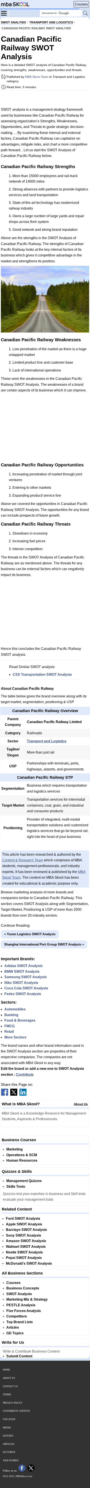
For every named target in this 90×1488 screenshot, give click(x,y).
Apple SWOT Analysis (24, 1224)
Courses (81, 4)
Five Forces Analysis (23, 1311)
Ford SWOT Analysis (23, 1218)
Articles (12, 1327)
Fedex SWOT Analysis (22, 994)
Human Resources (21, 1160)
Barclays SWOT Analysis (26, 1230)
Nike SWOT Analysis (21, 983)
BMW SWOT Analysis (22, 971)
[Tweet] (13, 1094)
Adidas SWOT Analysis (23, 966)
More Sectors (15, 1037)
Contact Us (10, 1386)
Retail (9, 1031)
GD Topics (15, 1333)
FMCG (9, 1026)
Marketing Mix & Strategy (27, 1299)
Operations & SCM (21, 1155)
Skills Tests (15, 1186)
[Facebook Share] (4, 1094)
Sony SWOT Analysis (23, 1235)
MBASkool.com (24, 1476)
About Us (81, 1104)
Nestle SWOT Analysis (24, 1252)
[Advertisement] (45, 98)
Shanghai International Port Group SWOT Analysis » (44, 944)
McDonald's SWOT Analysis (29, 1263)
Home (6, 1369)
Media (7, 1427)
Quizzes (8, 1435)
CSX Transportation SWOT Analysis (42, 674)
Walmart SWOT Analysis (26, 1246)
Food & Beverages (19, 1020)
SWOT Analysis (19, 1294)
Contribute (25, 1074)
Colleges (9, 1419)
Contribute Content (16, 1411)
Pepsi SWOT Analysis (24, 1258)
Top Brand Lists (19, 1322)
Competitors (16, 1316)
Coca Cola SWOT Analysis (26, 988)
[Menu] (5, 13)
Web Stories (11, 1460)
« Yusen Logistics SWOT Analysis (29, 934)
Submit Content (19, 1356)
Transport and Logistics (46, 741)
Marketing (14, 1149)
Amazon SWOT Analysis (26, 1241)
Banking (11, 1015)
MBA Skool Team (36, 76)
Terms (7, 1394)
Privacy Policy (12, 1402)
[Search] (85, 13)
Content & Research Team (22, 860)
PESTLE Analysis (20, 1305)
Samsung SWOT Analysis (25, 977)
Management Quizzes (24, 1181)
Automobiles (15, 1009)
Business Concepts (22, 1288)
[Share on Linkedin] (22, 1094)
